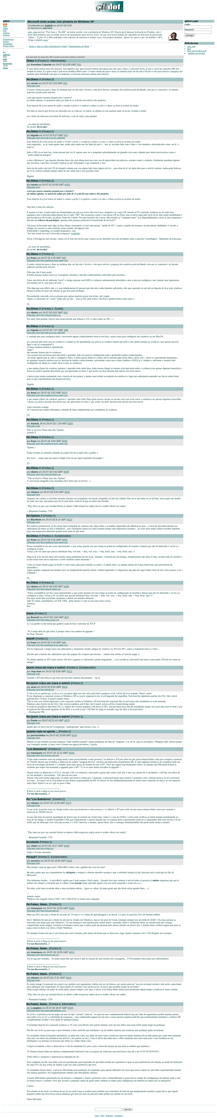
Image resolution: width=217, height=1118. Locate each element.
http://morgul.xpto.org (49, 755)
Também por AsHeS (196, 53)
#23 (69, 978)
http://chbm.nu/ (46, 848)
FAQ (5, 31)
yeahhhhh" (75, 233)
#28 (65, 441)
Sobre (5, 28)
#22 (69, 861)
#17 (69, 803)
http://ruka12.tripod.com (50, 315)
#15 (67, 184)
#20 (72, 908)
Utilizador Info (33, 86)
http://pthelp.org (47, 689)
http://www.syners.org (49, 620)
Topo (5, 26)
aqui (46, 40)
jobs (5, 59)
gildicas (6, 55)
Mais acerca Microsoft (196, 51)
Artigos (6, 42)
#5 (64, 258)
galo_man (32, 32)
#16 (72, 753)
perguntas (7, 63)
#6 (65, 312)
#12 (69, 519)
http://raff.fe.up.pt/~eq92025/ (52, 138)
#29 (66, 472)
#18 (67, 846)
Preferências (8, 39)
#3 (65, 83)
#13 (65, 687)
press (5, 68)
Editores (109, 1116)
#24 (70, 1008)
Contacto (118, 1116)
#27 (65, 393)
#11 (69, 671)
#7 (66, 135)
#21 (72, 952)
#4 (64, 642)
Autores (6, 35)
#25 (70, 423)
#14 (74, 735)
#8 (66, 330)
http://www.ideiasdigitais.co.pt (53, 1010)
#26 (65, 540)
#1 (79, 64)
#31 (67, 492)
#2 (66, 617)
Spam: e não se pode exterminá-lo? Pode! (48, 46)
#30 (66, 586)
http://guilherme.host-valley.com (54, 260)
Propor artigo (8, 46)
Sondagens (8, 44)
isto (35, 958)
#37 (67, 720)
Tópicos (6, 33)
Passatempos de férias (79, 46)
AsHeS (49, 25)
